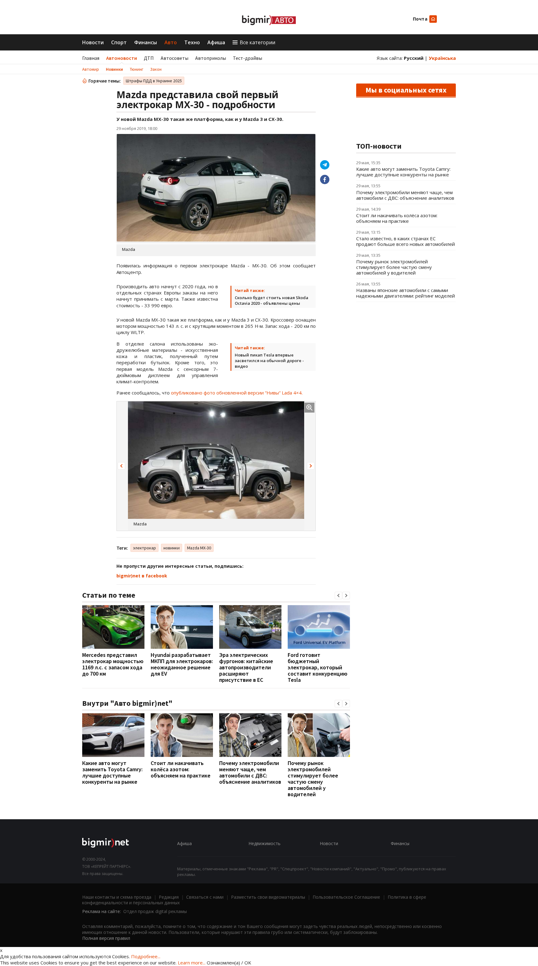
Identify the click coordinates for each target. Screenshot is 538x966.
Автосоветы (174, 58)
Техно (192, 42)
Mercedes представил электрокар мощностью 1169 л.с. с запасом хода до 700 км (113, 664)
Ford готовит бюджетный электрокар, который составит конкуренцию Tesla (317, 667)
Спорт (119, 42)
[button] (121, 466)
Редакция (169, 897)
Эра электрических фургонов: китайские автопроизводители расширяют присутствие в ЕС (246, 667)
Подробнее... (145, 956)
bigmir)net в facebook (141, 576)
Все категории (257, 42)
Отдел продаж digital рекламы (155, 911)
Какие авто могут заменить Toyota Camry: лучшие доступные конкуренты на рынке (112, 772)
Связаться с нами (205, 897)
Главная (90, 58)
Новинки (114, 69)
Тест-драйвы (247, 58)
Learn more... (191, 962)
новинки (171, 548)
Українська (442, 58)
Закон (156, 69)
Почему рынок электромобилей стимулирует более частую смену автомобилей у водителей (313, 778)
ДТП (149, 58)
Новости (93, 42)
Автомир (90, 69)
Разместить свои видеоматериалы (268, 897)
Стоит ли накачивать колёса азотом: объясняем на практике (180, 769)
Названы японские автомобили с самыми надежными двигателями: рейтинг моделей (405, 293)
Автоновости (121, 58)
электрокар (144, 548)
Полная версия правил (106, 938)
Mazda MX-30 (199, 548)
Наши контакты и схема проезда (116, 897)
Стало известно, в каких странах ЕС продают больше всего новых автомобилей (405, 241)
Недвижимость (264, 843)
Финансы (145, 42)
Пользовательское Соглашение (346, 897)
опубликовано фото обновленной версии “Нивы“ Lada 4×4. (237, 393)
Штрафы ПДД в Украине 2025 (154, 81)
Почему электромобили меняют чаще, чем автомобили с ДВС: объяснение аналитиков (250, 772)
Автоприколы (210, 58)
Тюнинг (136, 69)
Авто (170, 42)
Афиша (216, 42)
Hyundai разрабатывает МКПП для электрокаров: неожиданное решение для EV (182, 664)
